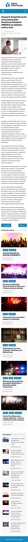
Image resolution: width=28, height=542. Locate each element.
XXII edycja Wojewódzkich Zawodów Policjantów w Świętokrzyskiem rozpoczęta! (13, 384)
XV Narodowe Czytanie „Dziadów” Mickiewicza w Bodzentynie (13, 350)
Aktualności (6, 33)
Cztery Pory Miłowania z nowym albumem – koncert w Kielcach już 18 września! (13, 418)
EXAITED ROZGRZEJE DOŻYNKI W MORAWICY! (11, 254)
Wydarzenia (4, 34)
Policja (11, 378)
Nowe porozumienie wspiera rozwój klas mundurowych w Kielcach (18, 452)
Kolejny (22, 225)
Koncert (5, 250)
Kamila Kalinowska (8, 257)
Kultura (5, 281)
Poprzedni (7, 225)
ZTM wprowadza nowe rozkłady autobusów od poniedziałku (17, 485)
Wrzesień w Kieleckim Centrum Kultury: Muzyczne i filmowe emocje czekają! (14, 286)
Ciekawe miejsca (13, 33)
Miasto (19, 33)
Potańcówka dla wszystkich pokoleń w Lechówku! (14, 318)
